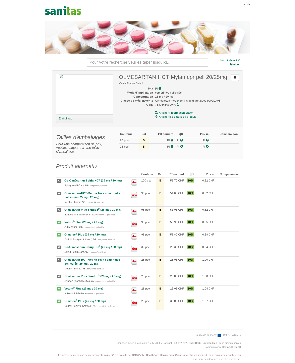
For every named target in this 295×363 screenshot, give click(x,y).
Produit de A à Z (230, 60)
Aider (236, 64)
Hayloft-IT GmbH (231, 347)
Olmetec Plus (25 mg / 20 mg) (85, 234)
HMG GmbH (195, 343)
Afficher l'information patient (176, 112)
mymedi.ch (210, 343)
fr (247, 4)
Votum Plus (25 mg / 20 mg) (83, 222)
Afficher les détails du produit (177, 116)
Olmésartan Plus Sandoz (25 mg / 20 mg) (92, 209)
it (249, 4)
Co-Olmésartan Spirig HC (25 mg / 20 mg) (93, 180)
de (244, 4)
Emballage (65, 118)
